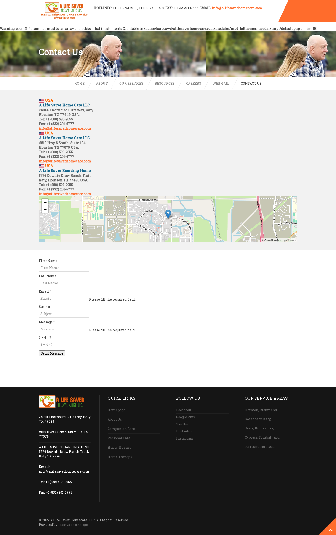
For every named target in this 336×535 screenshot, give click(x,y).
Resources (165, 83)
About (102, 83)
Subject (44, 306)
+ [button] (45, 202)
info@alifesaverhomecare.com (237, 8)
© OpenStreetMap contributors (279, 240)
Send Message (52, 353)
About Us (115, 419)
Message (47, 322)
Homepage (116, 410)
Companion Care (121, 428)
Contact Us (251, 83)
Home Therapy (120, 457)
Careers (193, 83)
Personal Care (119, 438)
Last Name (47, 276)
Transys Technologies (74, 525)
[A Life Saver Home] (65, 11)
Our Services (131, 83)
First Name (48, 260)
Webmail (221, 83)
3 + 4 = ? (45, 337)
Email (45, 291)
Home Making (119, 447)
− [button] (45, 209)
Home (79, 83)
